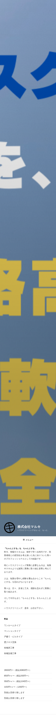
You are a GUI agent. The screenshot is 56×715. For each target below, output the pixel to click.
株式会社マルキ (29, 526)
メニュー (29, 540)
